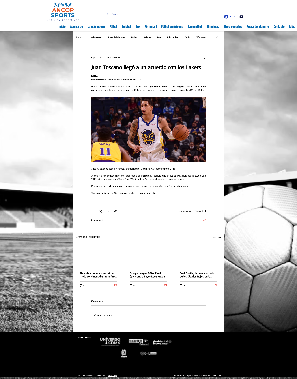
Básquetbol (172, 37)
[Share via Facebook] (92, 211)
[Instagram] (226, 11)
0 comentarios (98, 220)
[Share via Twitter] (100, 211)
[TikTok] (241, 11)
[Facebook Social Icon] (221, 11)
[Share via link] (115, 211)
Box (159, 37)
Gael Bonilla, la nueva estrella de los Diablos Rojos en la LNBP (197, 274)
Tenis (187, 37)
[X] (231, 11)
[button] (217, 37)
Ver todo (217, 237)
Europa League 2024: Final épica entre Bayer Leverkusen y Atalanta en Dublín (148, 274)
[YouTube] (236, 11)
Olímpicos (201, 37)
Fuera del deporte (116, 37)
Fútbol (134, 37)
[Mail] (241, 16)
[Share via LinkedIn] (107, 211)
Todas (79, 37)
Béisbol (147, 37)
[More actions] (205, 58)
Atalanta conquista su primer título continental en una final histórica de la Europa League (98, 274)
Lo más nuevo (94, 37)
